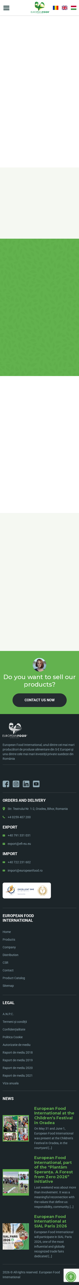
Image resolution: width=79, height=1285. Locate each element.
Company (9, 947)
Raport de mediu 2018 (18, 1052)
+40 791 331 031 (19, 835)
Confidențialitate (14, 1029)
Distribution (10, 955)
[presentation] (5, 562)
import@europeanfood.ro (25, 870)
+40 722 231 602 (19, 862)
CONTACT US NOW (39, 121)
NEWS (8, 1098)
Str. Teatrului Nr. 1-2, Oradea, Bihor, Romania (38, 809)
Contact (8, 970)
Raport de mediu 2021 (18, 1075)
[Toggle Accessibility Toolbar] (71, 1277)
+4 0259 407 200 (19, 817)
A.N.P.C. (8, 1014)
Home (6, 78)
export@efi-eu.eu (19, 843)
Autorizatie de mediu (17, 1045)
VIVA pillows (30, 78)
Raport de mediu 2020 (18, 1068)
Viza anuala (11, 1083)
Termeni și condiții (15, 1021)
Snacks (16, 78)
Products (9, 939)
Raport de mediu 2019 (18, 1060)
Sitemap (8, 985)
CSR (5, 962)
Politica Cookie (13, 1037)
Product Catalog (14, 978)
